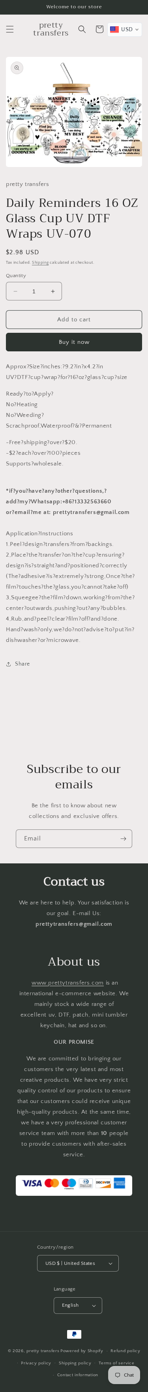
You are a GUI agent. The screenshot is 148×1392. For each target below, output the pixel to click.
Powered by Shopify (81, 1351)
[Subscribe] (123, 838)
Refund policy (125, 1351)
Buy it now (74, 342)
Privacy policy (36, 1363)
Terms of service (116, 1363)
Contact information (77, 1375)
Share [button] (22, 664)
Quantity (16, 275)
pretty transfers (42, 1351)
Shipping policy (75, 1363)
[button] (10, 29)
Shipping (40, 263)
